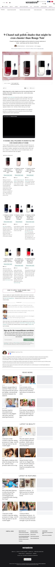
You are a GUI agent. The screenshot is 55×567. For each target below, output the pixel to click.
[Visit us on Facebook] (47, 1)
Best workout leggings (35, 536)
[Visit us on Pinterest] (52, 1)
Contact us (30, 551)
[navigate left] (3, 83)
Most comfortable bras (35, 538)
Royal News (36, 6)
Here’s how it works (40, 48)
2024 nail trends (11, 97)
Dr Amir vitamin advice (38, 9)
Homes (16, 6)
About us (13, 551)
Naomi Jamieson (21, 46)
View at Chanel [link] (19, 221)
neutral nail (27, 181)
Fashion (6, 6)
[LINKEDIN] (11, 353)
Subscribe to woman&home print (47, 533)
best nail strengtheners (9, 298)
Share (5, 88)
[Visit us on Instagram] (51, 1)
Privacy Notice (6, 343)
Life (31, 6)
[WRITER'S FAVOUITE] (8, 162)
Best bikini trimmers (34, 532)
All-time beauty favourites (23, 532)
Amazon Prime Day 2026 (11, 9)
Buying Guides (44, 6)
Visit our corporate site (41, 563)
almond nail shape (17, 282)
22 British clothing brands (23, 539)
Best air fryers (33, 534)
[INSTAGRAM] (9, 353)
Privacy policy (22, 553)
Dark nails (4, 226)
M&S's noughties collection (50, 9)
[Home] (2, 6)
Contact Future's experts (22, 551)
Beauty (11, 6)
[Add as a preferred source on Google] (27, 559)
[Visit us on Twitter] (49, 1)
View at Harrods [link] (30, 175)
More (50, 6)
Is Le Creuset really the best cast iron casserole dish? (24, 537)
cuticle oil (31, 324)
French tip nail (7, 279)
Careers (34, 553)
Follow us (27, 88)
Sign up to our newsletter (47, 535)
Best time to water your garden (25, 9)
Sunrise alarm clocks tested (24, 534)
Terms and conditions (38, 551)
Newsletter (33, 88)
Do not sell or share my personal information (28, 555)
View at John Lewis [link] (8, 175)
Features (39, 46)
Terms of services (17, 342)
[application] (19, 127)
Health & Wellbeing (24, 6)
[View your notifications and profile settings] (10, 3)
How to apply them (14, 83)
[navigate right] (52, 83)
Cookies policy (29, 553)
